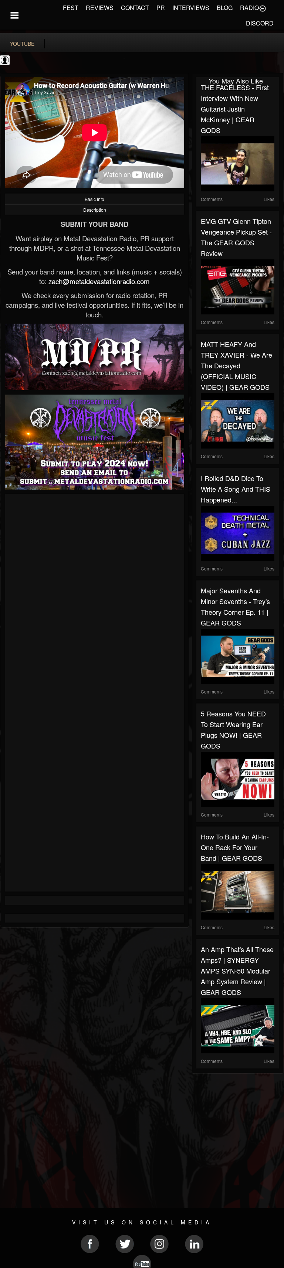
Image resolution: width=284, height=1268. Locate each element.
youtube (22, 43)
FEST (70, 7)
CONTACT (135, 7)
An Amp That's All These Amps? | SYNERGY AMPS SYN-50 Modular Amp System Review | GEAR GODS (237, 970)
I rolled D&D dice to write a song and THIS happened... (235, 488)
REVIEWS (100, 7)
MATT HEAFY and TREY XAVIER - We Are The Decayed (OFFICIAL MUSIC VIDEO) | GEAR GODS (236, 365)
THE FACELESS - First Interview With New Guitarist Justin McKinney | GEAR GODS (235, 108)
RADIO (249, 7)
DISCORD (260, 23)
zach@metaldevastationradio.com (99, 281)
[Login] (262, 8)
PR (160, 7)
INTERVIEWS (190, 7)
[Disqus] (95, 597)
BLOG (225, 7)
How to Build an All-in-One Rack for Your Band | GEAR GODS (235, 847)
